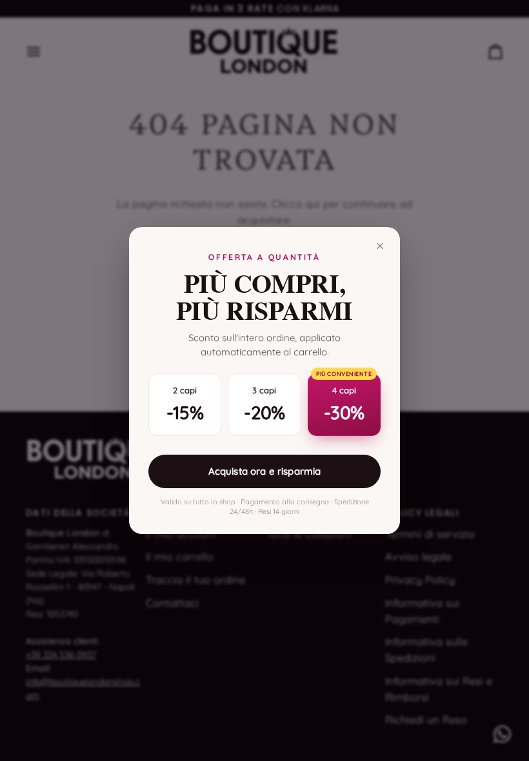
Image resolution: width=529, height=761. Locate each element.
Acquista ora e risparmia (264, 471)
